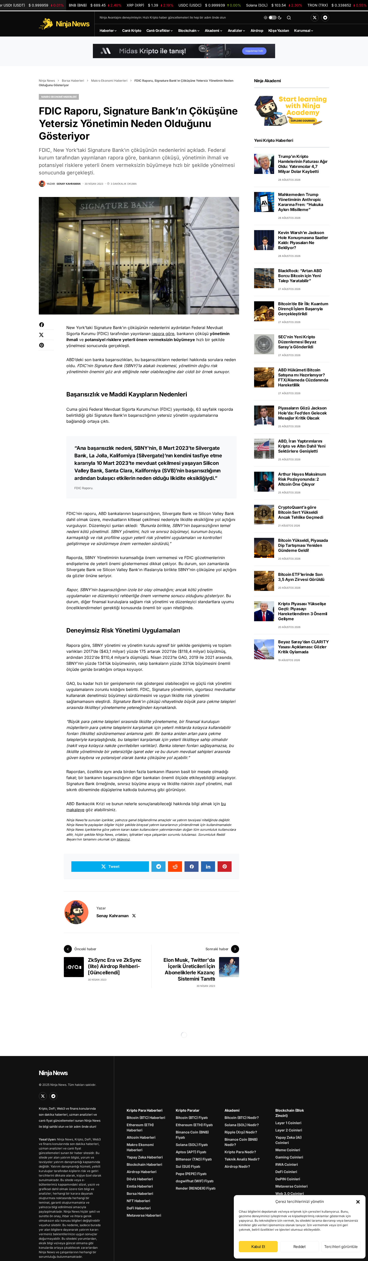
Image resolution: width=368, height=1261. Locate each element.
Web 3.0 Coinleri (289, 1193)
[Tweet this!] (46, 337)
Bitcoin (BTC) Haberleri (146, 1117)
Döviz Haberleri (140, 1179)
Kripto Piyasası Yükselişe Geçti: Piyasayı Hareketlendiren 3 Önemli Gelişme (302, 611)
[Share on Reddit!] (175, 866)
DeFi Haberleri (139, 1208)
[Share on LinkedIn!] (208, 866)
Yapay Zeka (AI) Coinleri (288, 1140)
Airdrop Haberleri (141, 1172)
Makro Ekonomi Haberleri (109, 80)
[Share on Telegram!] (158, 866)
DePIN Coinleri (287, 1179)
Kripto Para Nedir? (240, 1152)
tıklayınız (123, 839)
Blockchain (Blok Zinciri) (289, 1113)
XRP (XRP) (150, 5)
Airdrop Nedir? (237, 1166)
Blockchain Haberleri (144, 1164)
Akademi (232, 1110)
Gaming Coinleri (289, 1157)
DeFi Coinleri (286, 1172)
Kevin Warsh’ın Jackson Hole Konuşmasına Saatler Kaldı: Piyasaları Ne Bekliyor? (303, 240)
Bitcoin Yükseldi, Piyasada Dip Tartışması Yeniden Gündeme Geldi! (303, 545)
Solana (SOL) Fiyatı (192, 1144)
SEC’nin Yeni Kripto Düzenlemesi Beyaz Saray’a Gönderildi (297, 341)
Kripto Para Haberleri (144, 1110)
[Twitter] (315, 18)
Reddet (299, 1246)
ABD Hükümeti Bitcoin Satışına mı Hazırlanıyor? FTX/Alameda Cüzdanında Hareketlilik (303, 377)
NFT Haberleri (138, 1201)
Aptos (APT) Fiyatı (191, 1152)
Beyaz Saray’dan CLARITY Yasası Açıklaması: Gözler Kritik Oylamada (303, 646)
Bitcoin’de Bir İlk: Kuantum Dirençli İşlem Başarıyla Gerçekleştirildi (303, 308)
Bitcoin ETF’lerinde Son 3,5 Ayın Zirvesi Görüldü (301, 577)
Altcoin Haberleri (141, 1137)
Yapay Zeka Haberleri (145, 1157)
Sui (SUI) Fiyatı (188, 1166)
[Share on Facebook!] (46, 327)
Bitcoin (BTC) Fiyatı (192, 1117)
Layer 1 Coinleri (288, 1123)
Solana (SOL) (274, 5)
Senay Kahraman (112, 915)
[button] (357, 1201)
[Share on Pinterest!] (46, 347)
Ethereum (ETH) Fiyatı (194, 1125)
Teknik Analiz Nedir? (242, 1159)
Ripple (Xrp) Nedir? (241, 1132)
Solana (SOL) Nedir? (242, 1125)
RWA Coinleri (286, 1164)
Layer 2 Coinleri (288, 1130)
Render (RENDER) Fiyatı (196, 1188)
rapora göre (163, 333)
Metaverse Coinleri (291, 1186)
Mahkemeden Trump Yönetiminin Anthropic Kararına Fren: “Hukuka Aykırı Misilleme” (300, 202)
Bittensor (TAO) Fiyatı (194, 1159)
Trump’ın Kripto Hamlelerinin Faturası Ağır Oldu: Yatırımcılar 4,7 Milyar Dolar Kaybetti (303, 164)
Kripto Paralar (188, 1110)
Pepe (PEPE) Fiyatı (191, 1174)
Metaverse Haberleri (144, 1215)
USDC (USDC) (209, 5)
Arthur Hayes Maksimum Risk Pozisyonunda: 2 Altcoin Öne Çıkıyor (302, 479)
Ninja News (47, 80)
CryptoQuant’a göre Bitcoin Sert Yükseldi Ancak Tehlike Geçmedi (300, 512)
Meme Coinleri (287, 1150)
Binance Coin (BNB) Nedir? (241, 1142)
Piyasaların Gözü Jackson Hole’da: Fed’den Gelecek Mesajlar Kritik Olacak (302, 413)
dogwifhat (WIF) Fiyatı (195, 1181)
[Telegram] (325, 18)
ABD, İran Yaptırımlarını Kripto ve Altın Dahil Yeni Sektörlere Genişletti (301, 446)
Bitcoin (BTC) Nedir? (242, 1117)
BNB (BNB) (95, 5)
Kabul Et (258, 1246)
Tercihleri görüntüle (341, 1246)
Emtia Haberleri (140, 1186)
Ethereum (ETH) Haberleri (140, 1127)
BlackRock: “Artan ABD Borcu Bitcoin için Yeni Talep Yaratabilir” (300, 275)
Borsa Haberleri (73, 80)
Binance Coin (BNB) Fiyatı (192, 1134)
